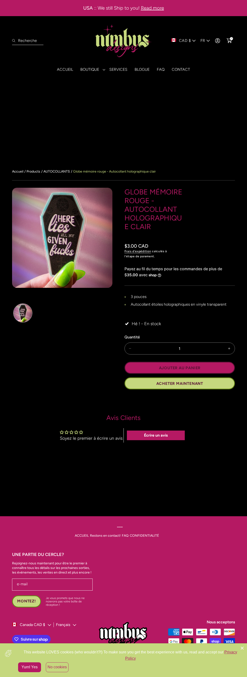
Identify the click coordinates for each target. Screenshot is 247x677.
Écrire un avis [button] (156, 435)
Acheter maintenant (179, 383)
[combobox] (27, 40)
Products (33, 171)
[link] (91, 69)
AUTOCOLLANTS (56, 171)
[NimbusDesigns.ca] (123, 40)
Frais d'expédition (137, 251)
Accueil (17, 171)
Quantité (132, 337)
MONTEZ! (26, 601)
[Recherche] (15, 40)
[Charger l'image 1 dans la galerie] (22, 312)
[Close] (242, 648)
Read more (152, 8)
